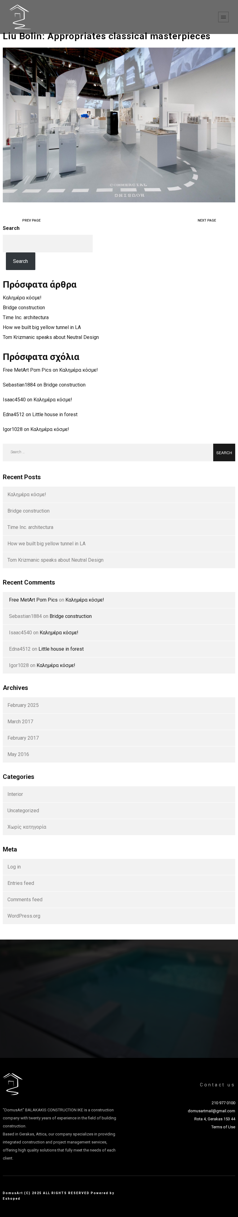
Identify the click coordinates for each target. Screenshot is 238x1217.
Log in (14, 867)
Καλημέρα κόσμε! (22, 298)
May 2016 (18, 754)
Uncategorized (23, 810)
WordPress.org (23, 916)
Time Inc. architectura (26, 317)
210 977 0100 (223, 1103)
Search (11, 228)
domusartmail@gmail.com (211, 1111)
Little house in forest (54, 414)
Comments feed (24, 899)
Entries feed (20, 883)
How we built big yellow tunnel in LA (42, 327)
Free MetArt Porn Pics (27, 370)
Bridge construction (24, 308)
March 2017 (20, 722)
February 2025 (23, 705)
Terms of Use (223, 1127)
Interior (15, 794)
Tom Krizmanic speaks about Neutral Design (51, 337)
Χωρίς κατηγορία (26, 827)
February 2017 (23, 738)
